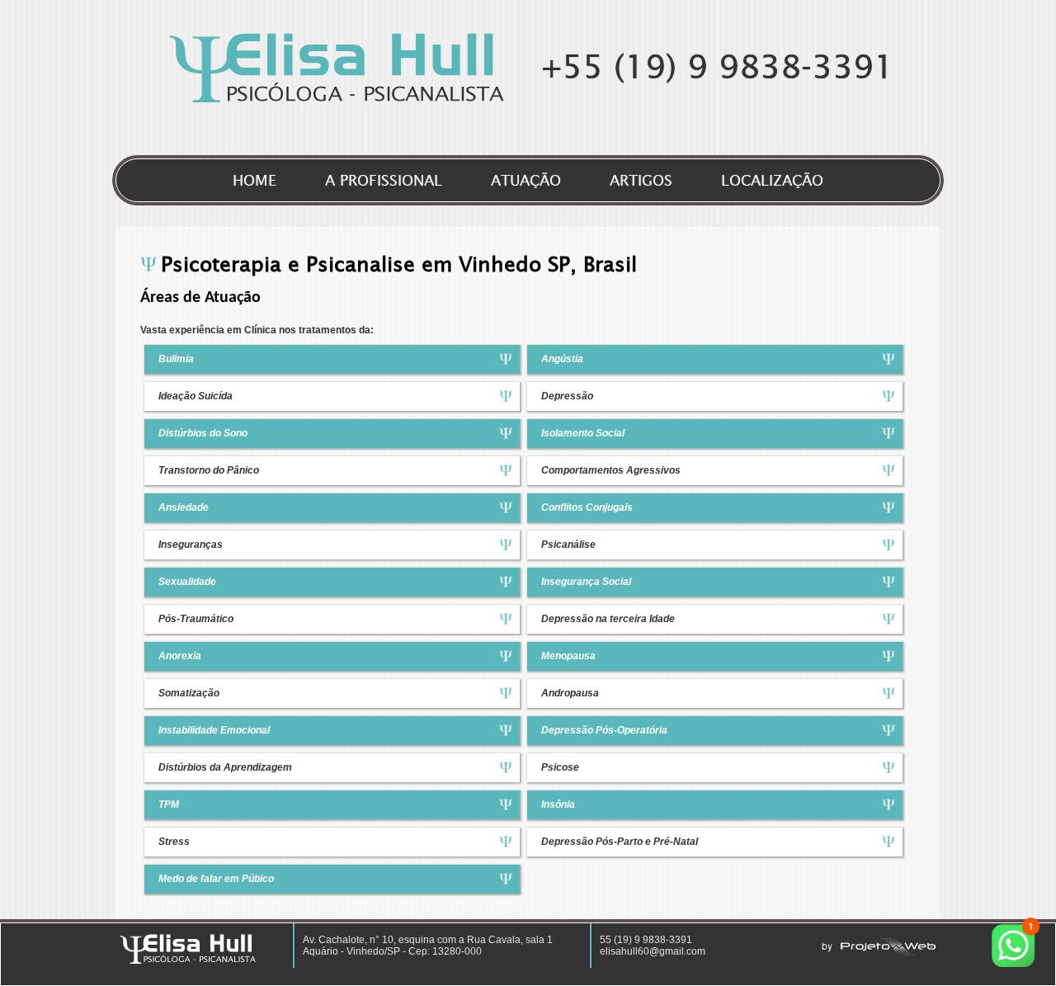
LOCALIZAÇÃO (772, 180)
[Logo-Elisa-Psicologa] (188, 960)
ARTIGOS (641, 180)
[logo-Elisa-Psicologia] (337, 99)
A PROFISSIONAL (383, 180)
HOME (254, 180)
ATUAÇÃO (526, 180)
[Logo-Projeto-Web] (879, 952)
